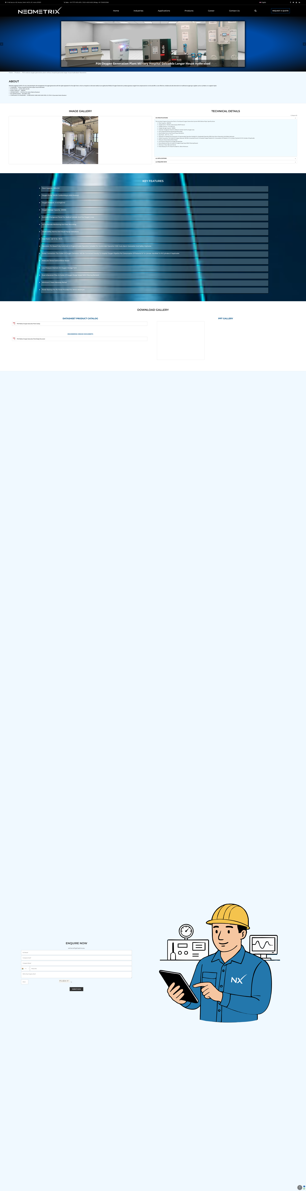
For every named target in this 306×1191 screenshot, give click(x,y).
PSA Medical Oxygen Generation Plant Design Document (31, 339)
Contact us (234, 11)
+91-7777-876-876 (75, 2)
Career (211, 11)
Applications (164, 11)
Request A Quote (280, 11)
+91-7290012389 (103, 2)
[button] (1, 44)
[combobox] (25, 968)
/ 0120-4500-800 (87, 2)
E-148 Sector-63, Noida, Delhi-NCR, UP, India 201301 (23, 2)
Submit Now (76, 989)
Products (189, 11)
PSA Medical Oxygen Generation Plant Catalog (28, 323)
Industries (138, 11)
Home (116, 11)
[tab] (225, 117)
